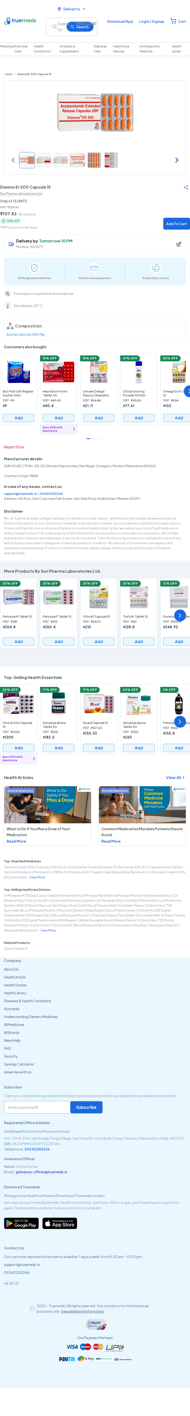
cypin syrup (111, 872)
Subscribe (86, 1107)
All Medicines (14, 1024)
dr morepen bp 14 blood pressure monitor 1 (113, 895)
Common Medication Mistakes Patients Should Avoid (142, 832)
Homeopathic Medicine (150, 48)
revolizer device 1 (72, 910)
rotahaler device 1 (159, 895)
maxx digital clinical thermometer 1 (112, 910)
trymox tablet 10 (16, 949)
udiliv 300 (26, 867)
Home (8, 74)
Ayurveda (11, 1008)
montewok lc (43, 872)
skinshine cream (85, 867)
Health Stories (15, 985)
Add (19, 417)
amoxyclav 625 (129, 867)
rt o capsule (152, 867)
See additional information (82, 1311)
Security (11, 1056)
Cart (182, 21)
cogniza (42, 867)
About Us (11, 969)
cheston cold (60, 867)
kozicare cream (163, 872)
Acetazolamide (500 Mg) (26, 334)
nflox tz (61, 872)
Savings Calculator (19, 1064)
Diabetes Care (100, 48)
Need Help (12, 1040)
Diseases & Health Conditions (27, 1001)
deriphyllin (19, 877)
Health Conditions (42, 48)
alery (125, 872)
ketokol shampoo (18, 872)
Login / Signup (151, 21)
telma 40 (10, 867)
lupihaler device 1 (133, 905)
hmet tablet (172, 867)
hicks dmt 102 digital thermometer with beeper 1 (42, 920)
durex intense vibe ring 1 (130, 925)
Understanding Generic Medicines (31, 1016)
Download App (120, 21)
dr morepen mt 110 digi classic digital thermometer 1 (42, 895)
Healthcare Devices (121, 48)
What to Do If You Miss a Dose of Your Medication (38, 832)
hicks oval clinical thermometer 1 (94, 905)
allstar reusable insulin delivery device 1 (109, 920)
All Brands (12, 1032)
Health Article (14, 977)
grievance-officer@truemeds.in (41, 1172)
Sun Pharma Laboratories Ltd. (21, 194)
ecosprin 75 (108, 867)
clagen (95, 872)
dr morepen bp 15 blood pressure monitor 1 (58, 915)
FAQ (7, 1048)
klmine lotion (79, 872)
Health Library (15, 993)
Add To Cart (176, 223)
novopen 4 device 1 (164, 925)
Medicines (7, 46)
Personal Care (21, 48)
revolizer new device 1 (21, 930)
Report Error (14, 447)
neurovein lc (140, 872)
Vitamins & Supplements (69, 48)
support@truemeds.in (20, 494)
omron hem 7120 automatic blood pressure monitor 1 (71, 925)
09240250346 (51, 494)
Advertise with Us (17, 1072)
